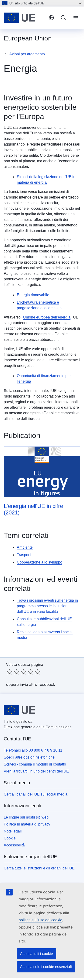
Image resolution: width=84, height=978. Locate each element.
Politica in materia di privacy (27, 824)
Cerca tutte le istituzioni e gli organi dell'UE (39, 868)
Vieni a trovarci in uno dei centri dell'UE (36, 771)
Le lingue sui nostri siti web (26, 817)
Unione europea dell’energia (46, 317)
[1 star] (9, 672)
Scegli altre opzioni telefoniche (29, 757)
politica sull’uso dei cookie (40, 920)
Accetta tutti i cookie (36, 954)
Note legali (13, 831)
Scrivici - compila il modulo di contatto (35, 764)
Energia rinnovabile (33, 295)
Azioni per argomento (27, 54)
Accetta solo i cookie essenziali (46, 967)
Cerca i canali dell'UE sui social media (35, 794)
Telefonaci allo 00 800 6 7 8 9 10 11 (33, 750)
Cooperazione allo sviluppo (39, 562)
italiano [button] (51, 17)
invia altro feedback (37, 684)
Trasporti (24, 555)
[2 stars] (13, 672)
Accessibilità (14, 845)
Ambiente (25, 547)
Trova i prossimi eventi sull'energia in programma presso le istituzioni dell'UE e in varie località (47, 605)
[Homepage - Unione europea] (24, 18)
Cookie (10, 838)
